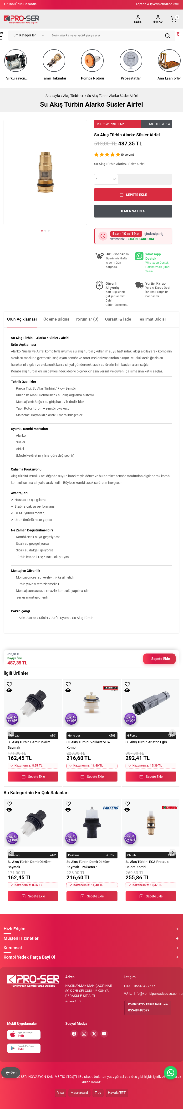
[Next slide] (172, 733)
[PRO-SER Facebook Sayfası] (74, 1034)
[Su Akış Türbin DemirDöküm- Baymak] (33, 703)
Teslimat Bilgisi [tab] (152, 319)
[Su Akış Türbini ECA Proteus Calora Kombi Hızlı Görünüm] (127, 809)
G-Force (132, 735)
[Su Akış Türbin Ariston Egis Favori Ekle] (127, 684)
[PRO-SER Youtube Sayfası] (104, 1034)
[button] (133, 194)
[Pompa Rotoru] (92, 60)
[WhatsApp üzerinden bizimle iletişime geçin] (170, 1072)
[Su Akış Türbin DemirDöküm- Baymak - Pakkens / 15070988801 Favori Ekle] (68, 803)
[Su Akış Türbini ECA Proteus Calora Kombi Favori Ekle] (127, 803)
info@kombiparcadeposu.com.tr (158, 993)
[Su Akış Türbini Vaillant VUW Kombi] (92, 703)
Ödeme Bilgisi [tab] (56, 319)
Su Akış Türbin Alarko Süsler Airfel (112, 96)
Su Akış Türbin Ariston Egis (146, 742)
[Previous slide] (10, 733)
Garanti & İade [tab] (118, 319)
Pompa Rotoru (92, 78)
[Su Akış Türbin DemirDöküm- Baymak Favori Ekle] (9, 684)
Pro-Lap (117, 124)
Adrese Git (72, 1001)
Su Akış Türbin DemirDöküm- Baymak (29, 744)
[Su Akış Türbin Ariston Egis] (151, 703)
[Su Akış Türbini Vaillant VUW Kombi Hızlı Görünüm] (68, 690)
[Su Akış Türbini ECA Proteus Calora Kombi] (151, 823)
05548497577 (144, 986)
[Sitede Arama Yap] (168, 35)
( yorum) (127, 154)
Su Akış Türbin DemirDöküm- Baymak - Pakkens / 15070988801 (88, 864)
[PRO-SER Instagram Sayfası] (84, 1034)
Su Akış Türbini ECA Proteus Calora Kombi (147, 864)
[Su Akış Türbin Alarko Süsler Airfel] (45, 172)
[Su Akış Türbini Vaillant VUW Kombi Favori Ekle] (68, 684)
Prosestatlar (131, 78)
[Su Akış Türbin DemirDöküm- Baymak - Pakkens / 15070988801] (92, 823)
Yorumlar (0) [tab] (87, 319)
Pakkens (73, 855)
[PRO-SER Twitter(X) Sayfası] (94, 1034)
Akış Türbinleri (73, 96)
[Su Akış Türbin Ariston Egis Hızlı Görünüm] (127, 690)
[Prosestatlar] (131, 60)
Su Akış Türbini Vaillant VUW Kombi (88, 744)
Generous (74, 735)
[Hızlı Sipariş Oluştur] (178, 36)
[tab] (42, 231)
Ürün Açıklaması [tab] (22, 319)
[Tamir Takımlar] (54, 60)
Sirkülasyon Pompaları (15, 79)
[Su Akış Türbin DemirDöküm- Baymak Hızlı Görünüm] (9, 690)
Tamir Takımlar (54, 78)
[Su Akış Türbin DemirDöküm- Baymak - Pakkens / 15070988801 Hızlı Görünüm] (68, 809)
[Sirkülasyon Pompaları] (15, 60)
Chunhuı (132, 855)
